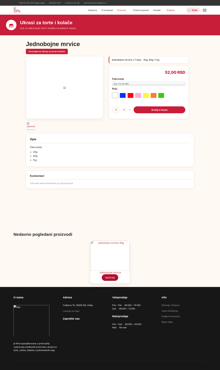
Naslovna (92, 10)
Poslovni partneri (141, 10)
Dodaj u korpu (159, 109)
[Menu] (205, 10)
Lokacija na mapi (71, 311)
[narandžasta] (154, 95)
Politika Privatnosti (171, 316)
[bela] (115, 95)
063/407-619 (55, 3)
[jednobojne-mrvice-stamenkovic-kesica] (31, 126)
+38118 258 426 (26, 3)
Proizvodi (121, 10)
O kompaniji (107, 10)
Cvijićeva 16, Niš (72, 3)
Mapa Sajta (167, 322)
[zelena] (161, 95)
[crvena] (130, 95)
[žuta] (146, 95)
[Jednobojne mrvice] (110, 256)
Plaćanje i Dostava (171, 305)
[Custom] (206, 2)
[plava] (123, 95)
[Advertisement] (110, 209)
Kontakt (157, 10)
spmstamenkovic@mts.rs (95, 3)
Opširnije (110, 277)
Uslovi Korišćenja (170, 311)
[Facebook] (201, 2)
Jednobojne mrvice (110, 272)
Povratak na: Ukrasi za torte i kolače (47, 51)
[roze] (138, 95)
